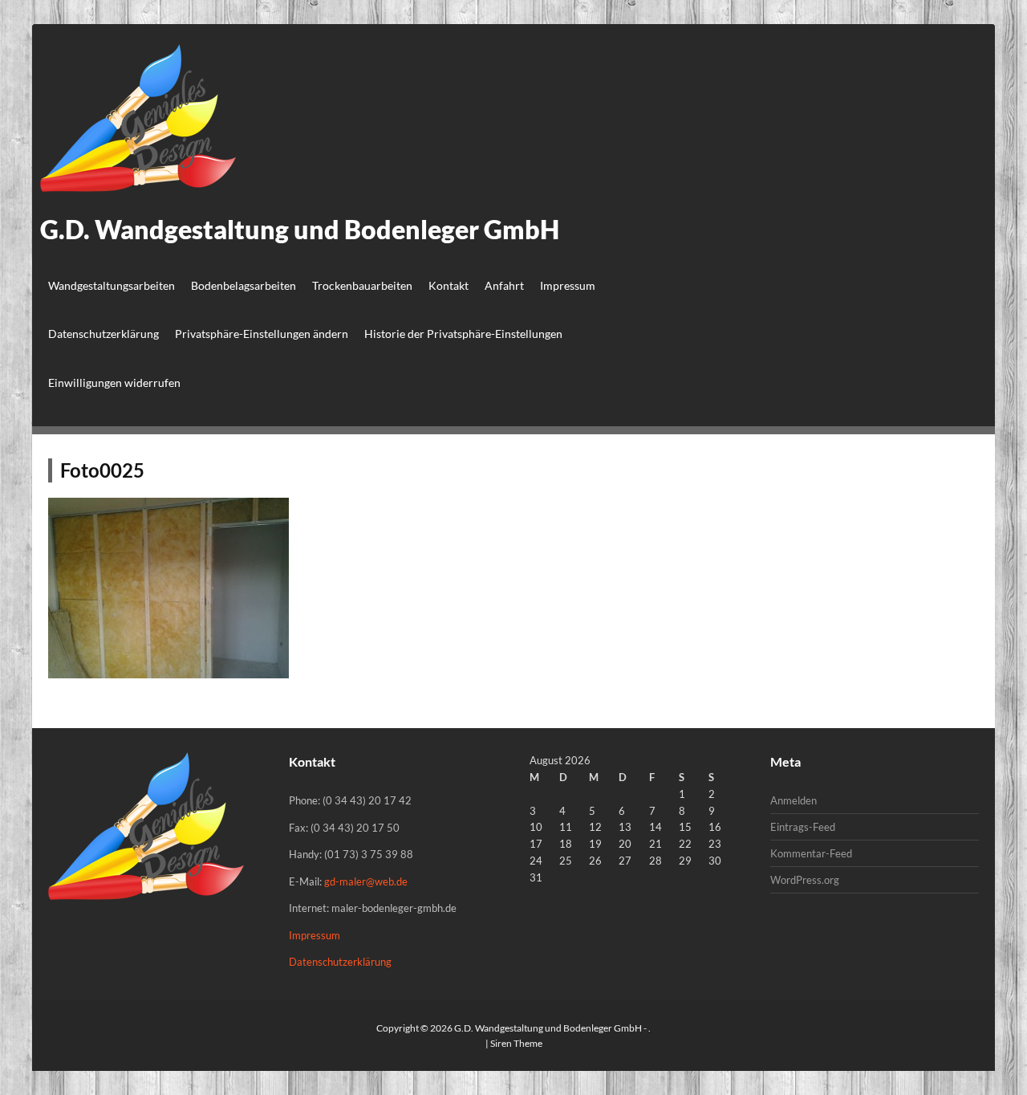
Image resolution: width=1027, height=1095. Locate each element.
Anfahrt (504, 285)
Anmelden (793, 800)
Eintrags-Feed (802, 826)
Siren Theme (516, 1043)
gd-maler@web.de (366, 881)
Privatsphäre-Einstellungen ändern (261, 333)
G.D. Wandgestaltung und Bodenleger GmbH (299, 229)
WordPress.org (804, 879)
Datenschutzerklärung (103, 333)
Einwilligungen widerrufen (114, 382)
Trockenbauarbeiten (362, 285)
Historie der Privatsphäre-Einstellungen (463, 333)
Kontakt (448, 285)
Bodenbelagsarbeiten (243, 285)
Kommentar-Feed (811, 853)
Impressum (567, 285)
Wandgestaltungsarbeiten (111, 285)
